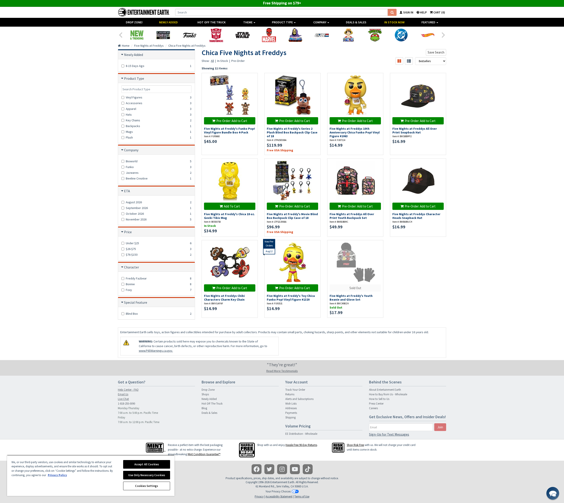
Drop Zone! (134, 22)
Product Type (282, 22)
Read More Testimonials (282, 371)
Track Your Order (295, 390)
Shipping (290, 417)
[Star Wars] (242, 35)
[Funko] (190, 35)
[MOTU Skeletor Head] (295, 35)
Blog (204, 408)
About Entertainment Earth (385, 390)
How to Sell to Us (379, 399)
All (212, 61)
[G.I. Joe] (322, 35)
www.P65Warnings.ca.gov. (156, 351)
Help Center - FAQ (128, 390)
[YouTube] (295, 469)
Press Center (376, 403)
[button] (552, 493)
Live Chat (123, 399)
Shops (205, 394)
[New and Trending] (137, 35)
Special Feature (135, 302)
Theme (248, 22)
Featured (428, 22)
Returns (289, 394)
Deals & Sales (356, 22)
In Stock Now (394, 22)
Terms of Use (301, 496)
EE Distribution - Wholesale (301, 434)
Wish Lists (291, 403)
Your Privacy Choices (278, 491)
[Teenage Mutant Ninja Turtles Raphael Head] (375, 35)
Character (131, 267)
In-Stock (222, 61)
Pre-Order (238, 61)
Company (320, 22)
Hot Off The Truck (211, 22)
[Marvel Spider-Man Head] (269, 35)
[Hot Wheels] (428, 35)
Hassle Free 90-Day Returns (301, 445)
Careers (373, 408)
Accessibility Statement (278, 496)
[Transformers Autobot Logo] (216, 35)
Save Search (436, 52)
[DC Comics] (401, 35)
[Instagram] (282, 469)
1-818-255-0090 (126, 403)
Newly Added (168, 22)
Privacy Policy (57, 475)
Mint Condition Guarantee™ (204, 454)
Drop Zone (208, 390)
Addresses (291, 408)
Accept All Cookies (146, 464)
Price (128, 232)
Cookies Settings (146, 486)
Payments (291, 413)
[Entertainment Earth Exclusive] (163, 35)
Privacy (259, 496)
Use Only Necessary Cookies (146, 475)
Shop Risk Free (355, 445)
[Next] (443, 34)
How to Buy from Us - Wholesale (388, 394)
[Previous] (120, 34)
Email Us (123, 394)
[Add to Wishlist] (252, 78)
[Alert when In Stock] (252, 86)
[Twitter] (269, 469)
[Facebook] (257, 469)
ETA (127, 191)
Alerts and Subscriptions (299, 399)
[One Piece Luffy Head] (348, 35)
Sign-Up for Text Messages (389, 434)
